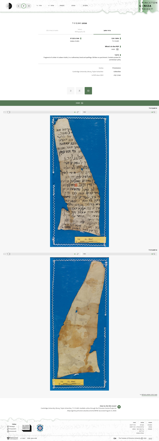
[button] (148, 7)
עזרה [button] (40, 5)
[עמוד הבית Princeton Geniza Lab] (38, 428)
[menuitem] (88, 6)
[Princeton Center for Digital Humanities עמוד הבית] (24, 428)
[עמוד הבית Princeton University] (12, 438)
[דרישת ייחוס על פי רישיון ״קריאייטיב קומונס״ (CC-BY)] (114, 438)
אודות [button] (52, 5)
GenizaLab (12, 426)
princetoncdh (12, 431)
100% (84, 112)
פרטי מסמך (107, 30)
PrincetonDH (12, 429)
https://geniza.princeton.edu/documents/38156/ (83, 411)
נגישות (150, 438)
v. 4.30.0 (22, 438)
